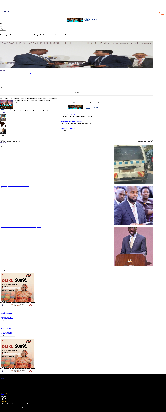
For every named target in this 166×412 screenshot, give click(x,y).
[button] (41, 16)
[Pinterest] (144, 39)
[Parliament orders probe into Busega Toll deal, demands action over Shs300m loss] (133, 205)
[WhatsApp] (148, 39)
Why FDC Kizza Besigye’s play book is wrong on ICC (144, 141)
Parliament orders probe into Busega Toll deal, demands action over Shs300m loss (15, 186)
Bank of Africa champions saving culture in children (68, 114)
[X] (8, 11)
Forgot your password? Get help (4, 27)
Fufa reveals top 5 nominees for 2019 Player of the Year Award (10, 141)
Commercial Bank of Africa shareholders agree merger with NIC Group (71, 121)
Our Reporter (76, 92)
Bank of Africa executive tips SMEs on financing (68, 128)
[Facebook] (4, 11)
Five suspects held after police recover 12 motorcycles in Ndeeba (12, 81)
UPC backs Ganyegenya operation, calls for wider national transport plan (13, 145)
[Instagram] (5, 11)
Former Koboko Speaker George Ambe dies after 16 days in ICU (6, 328)
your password (10, 25)
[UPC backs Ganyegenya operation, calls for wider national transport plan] (133, 164)
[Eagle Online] (162, 13)
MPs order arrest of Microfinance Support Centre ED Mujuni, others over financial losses (16, 85)
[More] (151, 39)
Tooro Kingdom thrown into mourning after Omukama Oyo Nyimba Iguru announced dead (16, 73)
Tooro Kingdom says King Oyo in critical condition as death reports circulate (14, 77)
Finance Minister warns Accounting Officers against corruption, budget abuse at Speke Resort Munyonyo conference (21, 227)
